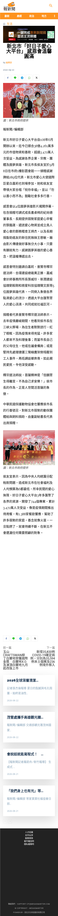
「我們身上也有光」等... (25, 791)
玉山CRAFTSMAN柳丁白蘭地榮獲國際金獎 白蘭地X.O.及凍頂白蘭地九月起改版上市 (15, 660)
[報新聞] (9, 6)
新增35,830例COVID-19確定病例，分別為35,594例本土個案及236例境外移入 (42, 658)
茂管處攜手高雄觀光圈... (25, 717)
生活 (9, 24)
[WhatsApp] (29, 78)
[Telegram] (22, 78)
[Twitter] (36, 78)
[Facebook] (8, 78)
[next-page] (10, 821)
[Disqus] (29, 585)
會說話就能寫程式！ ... (25, 754)
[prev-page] (5, 821)
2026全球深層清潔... (22, 680)
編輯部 (9, 62)
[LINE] (15, 78)
